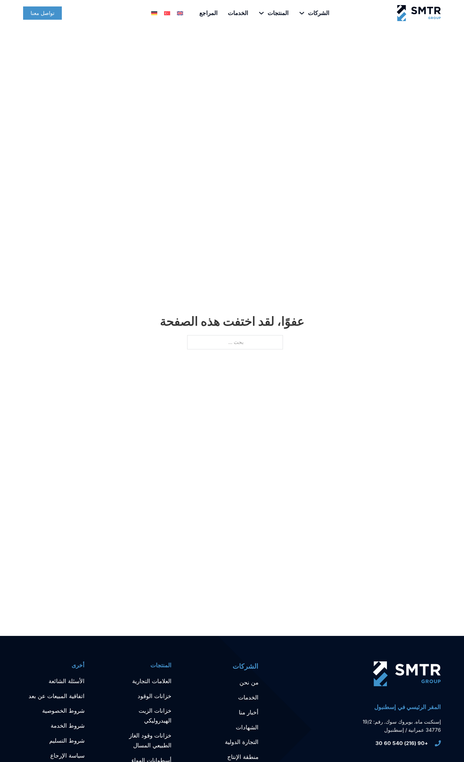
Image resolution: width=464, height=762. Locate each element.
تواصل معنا (42, 13)
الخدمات (238, 13)
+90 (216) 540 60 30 (401, 743)
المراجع (208, 13)
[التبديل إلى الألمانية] (154, 13)
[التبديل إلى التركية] (167, 13)
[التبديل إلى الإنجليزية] (180, 13)
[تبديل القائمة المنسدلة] (302, 13)
